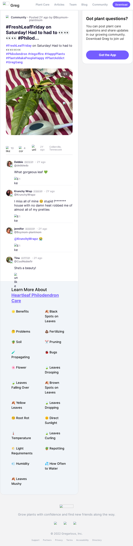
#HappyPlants (55, 54)
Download (121, 4)
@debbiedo (21, 165)
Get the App (107, 55)
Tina (17, 258)
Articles (59, 4)
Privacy (59, 540)
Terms (69, 540)
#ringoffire (36, 54)
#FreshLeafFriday (19, 45)
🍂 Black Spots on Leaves (51, 316)
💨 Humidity (20, 463)
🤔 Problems (20, 331)
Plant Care (42, 4)
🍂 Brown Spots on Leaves (52, 387)
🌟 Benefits (20, 311)
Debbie (18, 162)
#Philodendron (16, 54)
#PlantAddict (54, 58)
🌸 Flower (18, 367)
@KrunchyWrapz (24, 194)
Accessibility (82, 540)
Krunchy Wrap (23, 191)
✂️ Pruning (53, 342)
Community (100, 4)
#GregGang (14, 62)
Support (35, 540)
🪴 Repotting (54, 448)
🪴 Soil (16, 342)
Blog (84, 4)
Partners (47, 540)
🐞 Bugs (51, 352)
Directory (97, 540)
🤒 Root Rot (20, 418)
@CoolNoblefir (23, 261)
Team (73, 4)
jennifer (19, 228)
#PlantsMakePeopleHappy (25, 58)
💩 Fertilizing (54, 331)
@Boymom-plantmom (27, 232)
